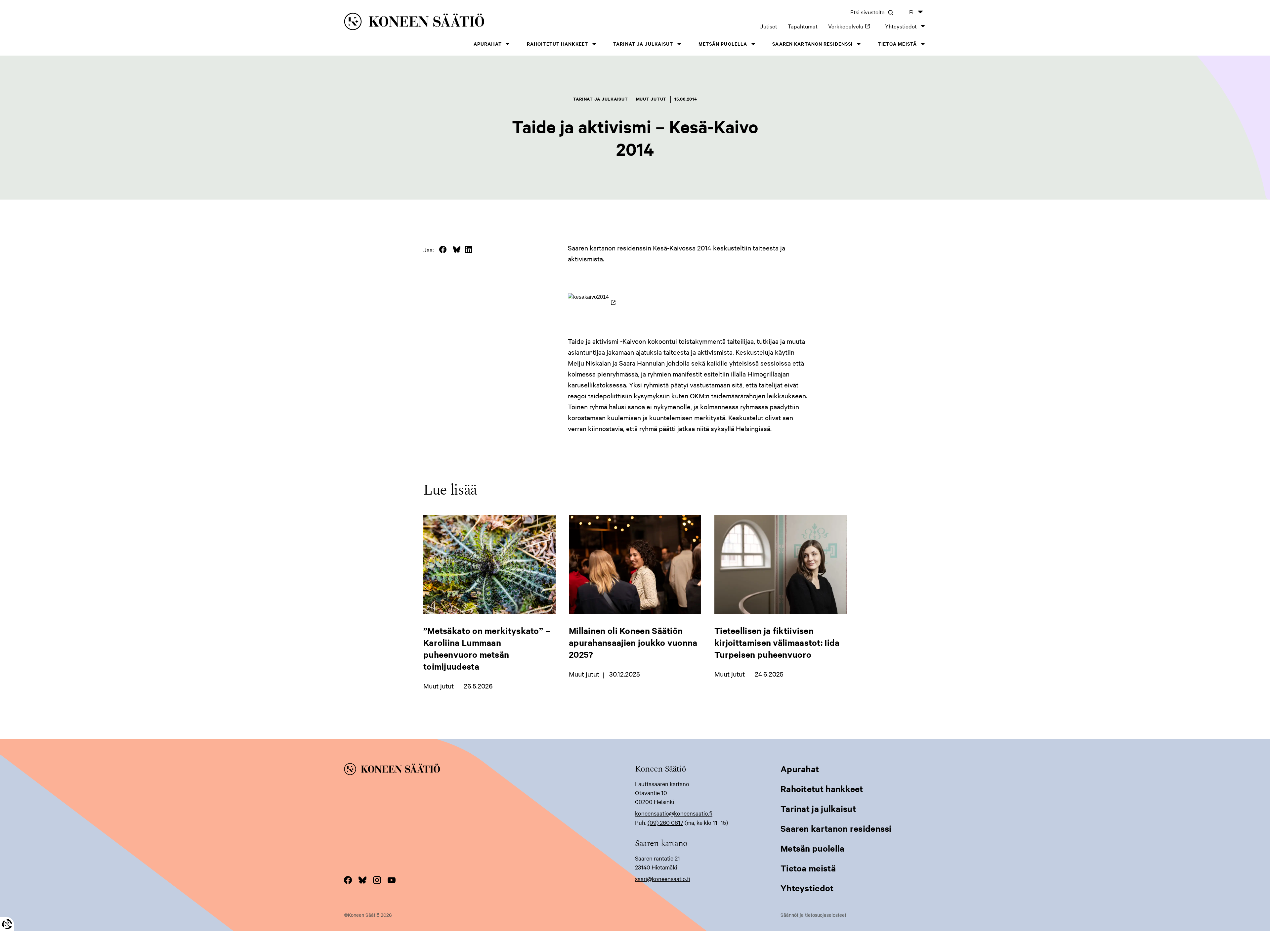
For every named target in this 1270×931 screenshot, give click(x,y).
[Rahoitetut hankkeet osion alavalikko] (594, 43)
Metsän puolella (722, 43)
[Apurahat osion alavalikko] (507, 43)
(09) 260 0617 (665, 822)
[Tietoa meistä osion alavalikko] (922, 43)
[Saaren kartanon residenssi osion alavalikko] (858, 43)
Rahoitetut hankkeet (557, 43)
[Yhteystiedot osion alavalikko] (922, 25)
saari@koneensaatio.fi (662, 878)
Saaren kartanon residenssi (812, 43)
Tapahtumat (803, 26)
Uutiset (768, 26)
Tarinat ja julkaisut (643, 43)
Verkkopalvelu (851, 26)
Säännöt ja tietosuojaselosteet (813, 914)
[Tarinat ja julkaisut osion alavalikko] (679, 43)
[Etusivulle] (470, 23)
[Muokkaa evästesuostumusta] (7, 924)
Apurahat (488, 43)
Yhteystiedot (901, 26)
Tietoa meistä (897, 43)
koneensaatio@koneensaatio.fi (673, 813)
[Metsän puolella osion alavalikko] (753, 43)
